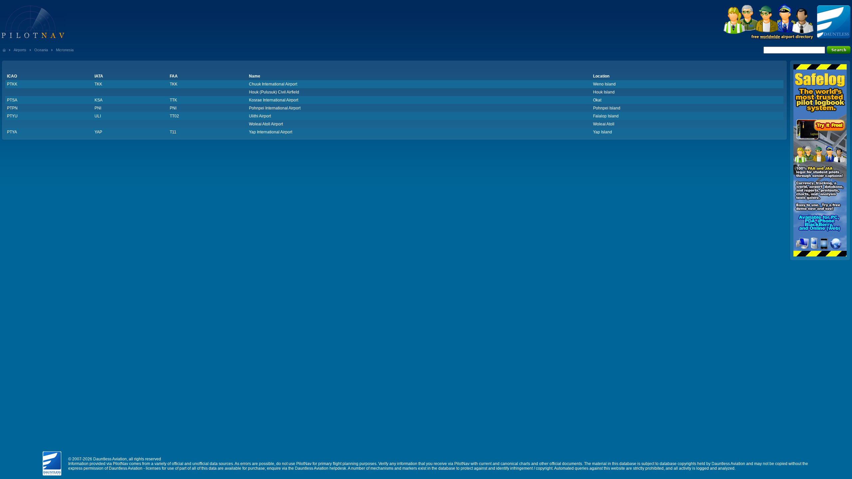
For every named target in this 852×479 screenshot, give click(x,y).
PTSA (12, 100)
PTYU (12, 116)
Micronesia (65, 50)
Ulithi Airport (260, 116)
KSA (99, 100)
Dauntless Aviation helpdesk (320, 468)
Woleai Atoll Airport (266, 124)
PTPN (12, 108)
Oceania (41, 50)
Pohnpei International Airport (275, 108)
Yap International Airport (270, 132)
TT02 (174, 116)
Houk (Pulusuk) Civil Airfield (274, 92)
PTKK (12, 84)
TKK (98, 84)
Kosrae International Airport (273, 100)
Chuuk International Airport (273, 84)
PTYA (12, 132)
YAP (98, 132)
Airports (20, 50)
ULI (98, 116)
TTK (173, 100)
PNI (98, 108)
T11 (173, 132)
